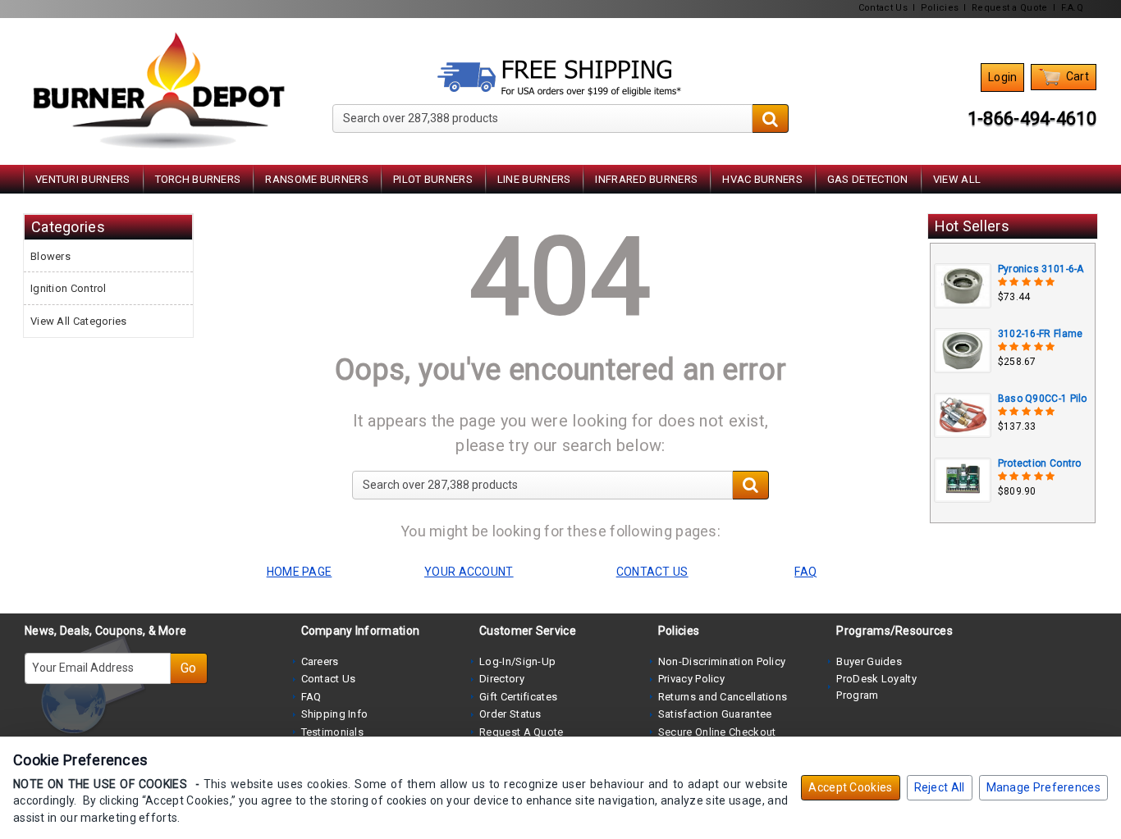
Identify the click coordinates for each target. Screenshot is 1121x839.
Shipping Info (334, 714)
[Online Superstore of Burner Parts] (158, 90)
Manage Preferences (1043, 787)
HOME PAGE (299, 571)
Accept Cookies (850, 787)
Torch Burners (198, 179)
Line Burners (534, 179)
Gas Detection (867, 179)
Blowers (50, 256)
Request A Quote (521, 732)
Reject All (939, 787)
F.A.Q (1072, 7)
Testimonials (332, 732)
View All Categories (78, 321)
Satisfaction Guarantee (715, 714)
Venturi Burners (82, 179)
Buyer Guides (869, 661)
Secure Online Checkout (717, 732)
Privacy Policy (691, 679)
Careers (320, 661)
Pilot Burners (433, 179)
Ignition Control (68, 288)
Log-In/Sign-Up (517, 661)
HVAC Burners (762, 179)
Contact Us (883, 7)
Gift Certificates (518, 697)
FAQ (311, 697)
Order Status (510, 714)
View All (957, 179)
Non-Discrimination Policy (722, 661)
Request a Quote (1010, 7)
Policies (940, 7)
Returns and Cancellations (723, 697)
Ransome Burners (316, 179)
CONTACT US (652, 571)
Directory (501, 679)
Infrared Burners (646, 179)
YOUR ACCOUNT (469, 571)
